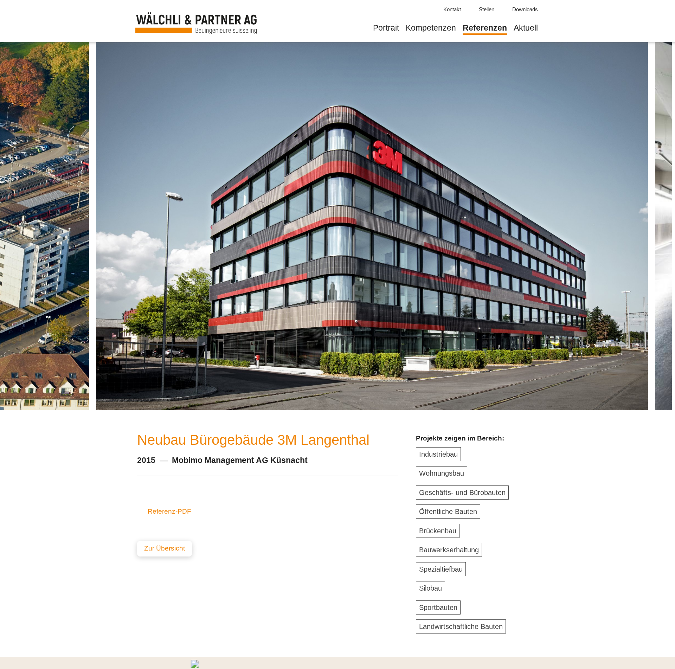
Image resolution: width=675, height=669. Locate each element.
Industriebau (438, 454)
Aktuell (526, 27)
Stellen (486, 9)
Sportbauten (438, 607)
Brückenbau (437, 531)
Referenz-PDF (169, 511)
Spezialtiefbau (441, 569)
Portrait (386, 27)
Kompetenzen (431, 27)
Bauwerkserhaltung (449, 550)
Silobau (430, 588)
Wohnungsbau (441, 473)
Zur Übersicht (164, 548)
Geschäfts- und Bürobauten (462, 492)
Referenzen (485, 27)
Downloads (525, 9)
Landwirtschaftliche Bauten (461, 626)
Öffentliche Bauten (448, 511)
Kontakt (452, 9)
